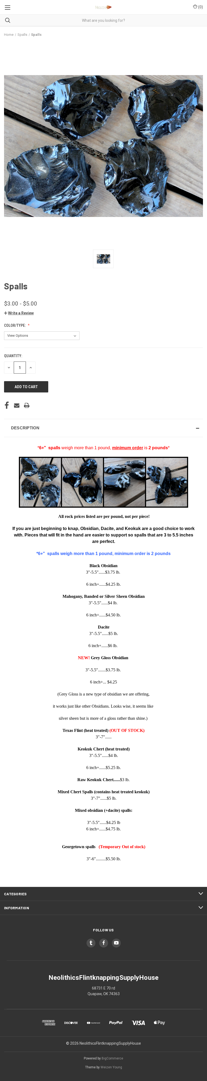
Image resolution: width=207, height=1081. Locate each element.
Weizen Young (111, 1067)
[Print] (26, 405)
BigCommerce (112, 1058)
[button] (19, 313)
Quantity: (13, 356)
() (200, 7)
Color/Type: (15, 325)
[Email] (16, 405)
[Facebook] (6, 405)
